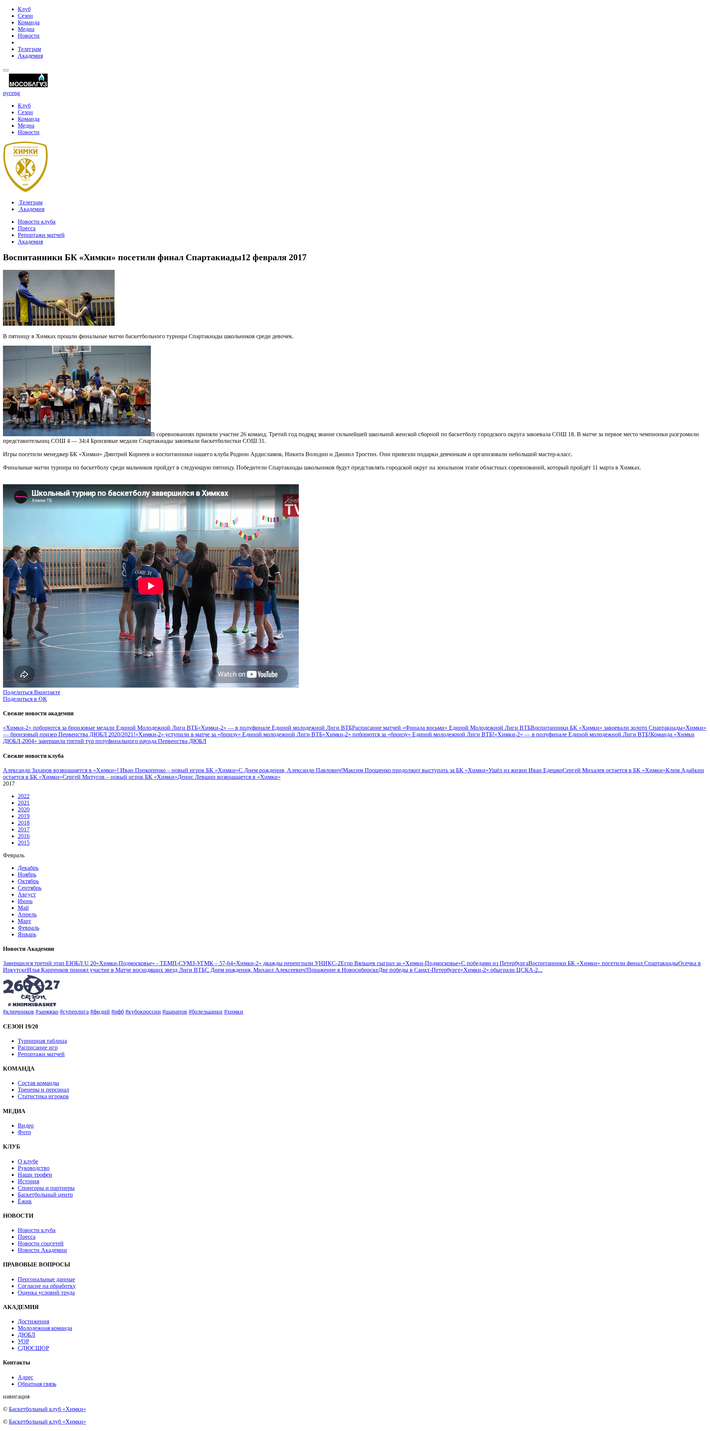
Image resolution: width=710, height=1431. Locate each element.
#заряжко (47, 1011)
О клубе (28, 1161)
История (28, 1181)
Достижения (33, 1321)
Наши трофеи (35, 1174)
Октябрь (28, 881)
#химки (233, 1011)
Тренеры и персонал (43, 1089)
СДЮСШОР (33, 1348)
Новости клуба (36, 221)
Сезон (25, 16)
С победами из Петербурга (494, 963)
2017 (24, 829)
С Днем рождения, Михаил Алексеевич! (256, 970)
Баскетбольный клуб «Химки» (47, 1409)
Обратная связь (37, 1384)
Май (23, 908)
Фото (24, 1132)
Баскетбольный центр (45, 1194)
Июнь (25, 901)
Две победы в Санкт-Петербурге (419, 970)
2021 (24, 803)
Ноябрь (27, 874)
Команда (29, 22)
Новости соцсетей (41, 1243)
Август (27, 894)
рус (7, 93)
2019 (24, 816)
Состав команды (38, 1083)
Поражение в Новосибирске (342, 970)
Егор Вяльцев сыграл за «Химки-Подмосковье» (401, 963)
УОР (23, 1341)
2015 (24, 843)
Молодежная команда (45, 1328)
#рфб (117, 1011)
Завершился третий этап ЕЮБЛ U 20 (49, 963)
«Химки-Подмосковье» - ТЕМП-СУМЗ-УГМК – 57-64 (164, 963)
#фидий (100, 1011)
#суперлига (74, 1011)
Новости (29, 36)
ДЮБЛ (26, 1335)
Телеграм (29, 49)
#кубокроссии (143, 1011)
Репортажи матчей (41, 235)
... (540, 970)
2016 (24, 836)
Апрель (27, 914)
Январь (27, 934)
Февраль (28, 928)
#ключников (18, 1011)
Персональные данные (46, 1279)
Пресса (27, 228)
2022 (24, 796)
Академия (30, 55)
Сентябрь (29, 888)
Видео (26, 1125)
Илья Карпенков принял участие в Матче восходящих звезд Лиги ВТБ (116, 970)
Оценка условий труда (46, 1292)
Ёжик (25, 1201)
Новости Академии (42, 1250)
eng (15, 93)
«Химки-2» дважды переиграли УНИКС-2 (287, 963)
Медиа (26, 29)
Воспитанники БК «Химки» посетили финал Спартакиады (603, 963)
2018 (24, 823)
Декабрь (28, 868)
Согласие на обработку (47, 1286)
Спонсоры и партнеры (46, 1188)
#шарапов (174, 1011)
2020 (24, 809)
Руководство (34, 1168)
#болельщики (206, 1011)
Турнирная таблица (42, 1041)
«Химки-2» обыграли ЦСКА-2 (499, 970)
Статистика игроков (43, 1096)
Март (24, 921)
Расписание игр (38, 1047)
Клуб (24, 9)
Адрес (25, 1377)
